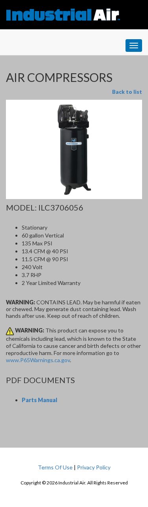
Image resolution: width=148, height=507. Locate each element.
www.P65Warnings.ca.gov (38, 360)
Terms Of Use (55, 467)
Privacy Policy (94, 467)
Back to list (127, 92)
